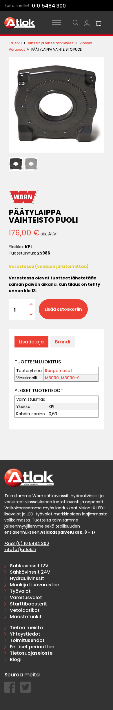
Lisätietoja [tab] (31, 341)
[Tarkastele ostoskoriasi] (98, 23)
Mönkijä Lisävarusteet (35, 584)
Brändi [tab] (62, 341)
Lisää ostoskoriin (63, 309)
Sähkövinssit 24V (30, 572)
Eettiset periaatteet (33, 646)
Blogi (15, 659)
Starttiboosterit (28, 604)
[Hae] (76, 23)
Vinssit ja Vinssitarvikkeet (50, 43)
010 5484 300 (49, 5)
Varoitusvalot (26, 597)
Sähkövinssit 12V (29, 565)
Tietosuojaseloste (31, 653)
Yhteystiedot (25, 634)
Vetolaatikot (25, 610)
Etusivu (15, 43)
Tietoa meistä (26, 627)
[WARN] (23, 197)
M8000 (52, 378)
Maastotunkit (26, 616)
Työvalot (20, 591)
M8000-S (70, 378)
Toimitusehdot (27, 640)
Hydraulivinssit (27, 578)
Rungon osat (58, 371)
